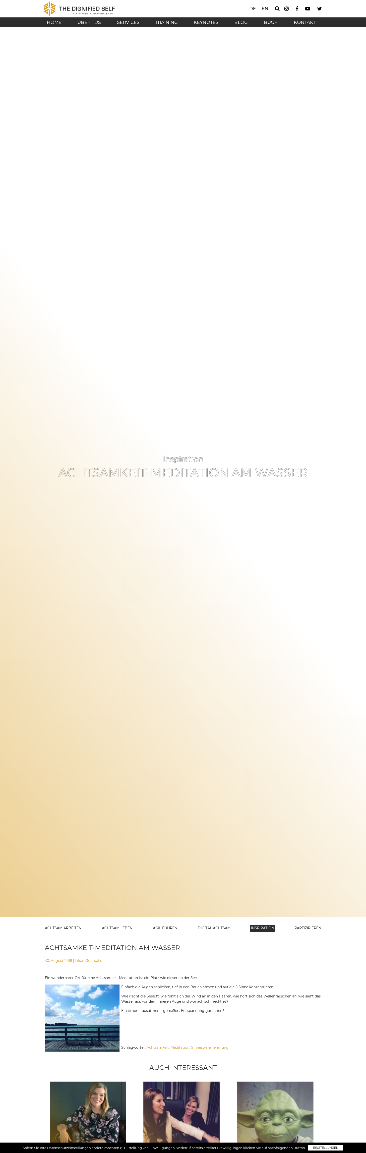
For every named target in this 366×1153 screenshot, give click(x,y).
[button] (64, 928)
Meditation (180, 1047)
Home (54, 22)
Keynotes (206, 22)
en (265, 8)
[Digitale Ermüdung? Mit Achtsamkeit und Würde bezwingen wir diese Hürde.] (88, 1119)
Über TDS (89, 22)
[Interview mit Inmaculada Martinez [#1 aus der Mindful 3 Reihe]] (181, 1119)
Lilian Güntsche (88, 960)
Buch (271, 22)
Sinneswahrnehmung (210, 1047)
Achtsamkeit (158, 1047)
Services (128, 22)
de (252, 8)
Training (166, 22)
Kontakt (304, 22)
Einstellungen (325, 1148)
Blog (241, 22)
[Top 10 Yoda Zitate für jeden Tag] (275, 1119)
